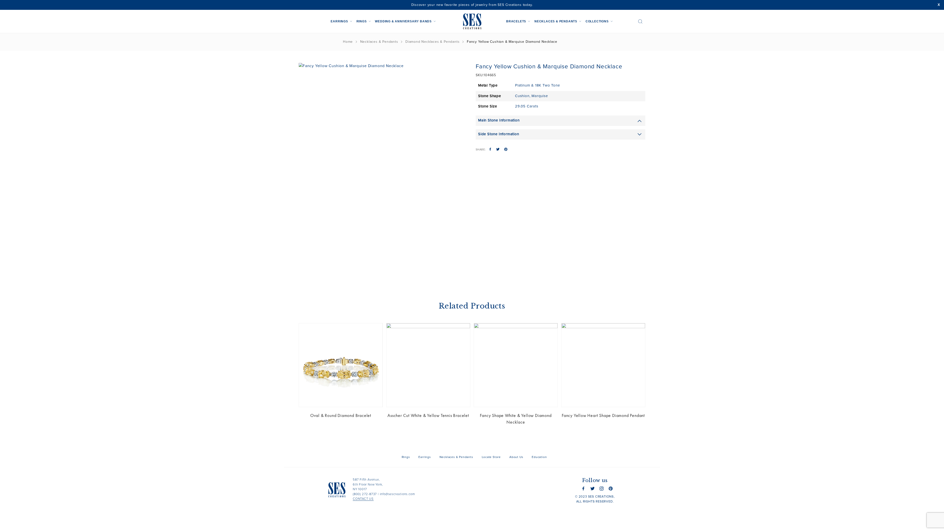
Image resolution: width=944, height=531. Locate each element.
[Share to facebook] (490, 150)
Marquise (539, 96)
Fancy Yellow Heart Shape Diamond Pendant (603, 415)
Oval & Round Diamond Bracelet (340, 415)
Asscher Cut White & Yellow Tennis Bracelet (428, 415)
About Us (516, 457)
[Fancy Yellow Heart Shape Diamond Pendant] (603, 365)
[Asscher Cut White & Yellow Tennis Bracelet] (428, 365)
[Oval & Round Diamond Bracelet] (341, 365)
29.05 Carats (526, 106)
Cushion (522, 96)
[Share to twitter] (498, 150)
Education (539, 457)
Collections (597, 21)
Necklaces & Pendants (555, 21)
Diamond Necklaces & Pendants (432, 42)
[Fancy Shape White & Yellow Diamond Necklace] (516, 365)
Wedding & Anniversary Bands (403, 21)
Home (348, 42)
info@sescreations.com (397, 494)
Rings (361, 21)
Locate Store (491, 457)
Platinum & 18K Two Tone (537, 85)
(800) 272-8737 (365, 494)
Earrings (339, 21)
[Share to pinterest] (506, 150)
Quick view (375, 331)
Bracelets (516, 21)
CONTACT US (363, 499)
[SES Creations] (472, 21)
